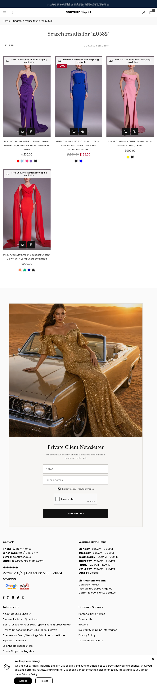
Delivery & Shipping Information (97, 630)
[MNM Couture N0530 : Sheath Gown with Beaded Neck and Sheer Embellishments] (78, 96)
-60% (61, 65)
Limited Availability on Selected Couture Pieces (78, 3)
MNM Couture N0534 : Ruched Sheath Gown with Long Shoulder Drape (26, 257)
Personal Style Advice (91, 614)
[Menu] (4, 12)
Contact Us (85, 619)
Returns (83, 624)
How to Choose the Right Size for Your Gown (30, 630)
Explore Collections (15, 640)
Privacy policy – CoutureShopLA (78, 489)
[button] (150, 12)
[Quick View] (31, 131)
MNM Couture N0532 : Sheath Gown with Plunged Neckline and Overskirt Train (26, 145)
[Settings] (143, 12)
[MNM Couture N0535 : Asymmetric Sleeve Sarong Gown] (130, 96)
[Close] (153, 659)
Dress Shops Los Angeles (18, 651)
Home (6, 21)
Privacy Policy (86, 635)
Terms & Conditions (90, 640)
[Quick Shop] (22, 131)
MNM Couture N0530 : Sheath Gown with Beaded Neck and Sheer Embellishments (78, 145)
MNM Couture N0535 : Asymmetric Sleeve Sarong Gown (130, 143)
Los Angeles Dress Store (18, 646)
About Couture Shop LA (17, 614)
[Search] (11, 12)
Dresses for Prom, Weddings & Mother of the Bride (34, 635)
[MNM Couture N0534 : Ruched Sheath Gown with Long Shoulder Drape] (27, 209)
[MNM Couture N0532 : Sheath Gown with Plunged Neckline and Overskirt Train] (27, 96)
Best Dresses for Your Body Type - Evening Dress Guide (37, 624)
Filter (9, 45)
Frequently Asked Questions (20, 619)
